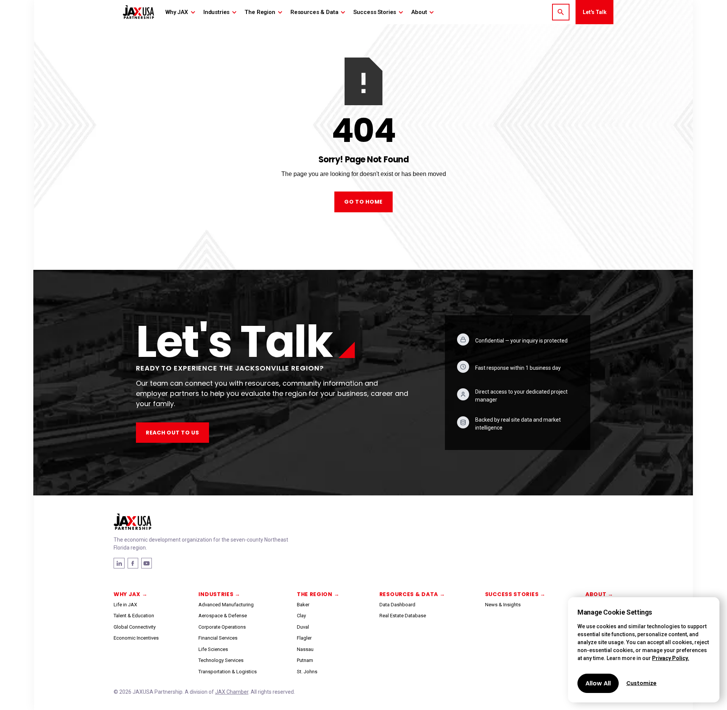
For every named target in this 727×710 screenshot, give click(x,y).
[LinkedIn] (133, 563)
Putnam (305, 660)
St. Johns (307, 671)
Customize (641, 683)
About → (599, 594)
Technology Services (220, 660)
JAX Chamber (231, 692)
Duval (303, 627)
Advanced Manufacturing (226, 604)
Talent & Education (134, 615)
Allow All (598, 683)
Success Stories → (515, 594)
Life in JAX (125, 604)
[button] (181, 12)
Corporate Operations (222, 627)
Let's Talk (595, 12)
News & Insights (503, 604)
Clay (301, 615)
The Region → (318, 594)
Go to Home (363, 202)
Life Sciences (213, 649)
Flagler (304, 638)
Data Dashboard (397, 604)
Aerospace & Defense (222, 615)
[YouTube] (146, 563)
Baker (303, 604)
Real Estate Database (402, 615)
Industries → (219, 594)
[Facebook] (119, 563)
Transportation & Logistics (227, 671)
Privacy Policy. (670, 658)
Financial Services (217, 638)
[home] (138, 12)
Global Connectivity (135, 627)
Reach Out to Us (172, 432)
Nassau (305, 649)
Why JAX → (130, 594)
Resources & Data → (412, 594)
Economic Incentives (136, 638)
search (561, 12)
